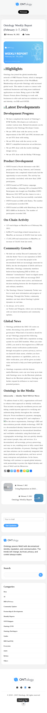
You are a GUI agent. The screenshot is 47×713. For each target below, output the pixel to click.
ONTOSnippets (8, 621)
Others (6, 661)
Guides (6, 636)
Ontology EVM (8, 626)
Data (5, 592)
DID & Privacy (8, 601)
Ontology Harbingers (10, 631)
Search (7, 568)
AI (4, 597)
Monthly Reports (9, 616)
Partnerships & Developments (13, 611)
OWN (5, 651)
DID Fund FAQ (8, 641)
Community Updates (10, 606)
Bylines (6, 656)
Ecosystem (7, 646)
